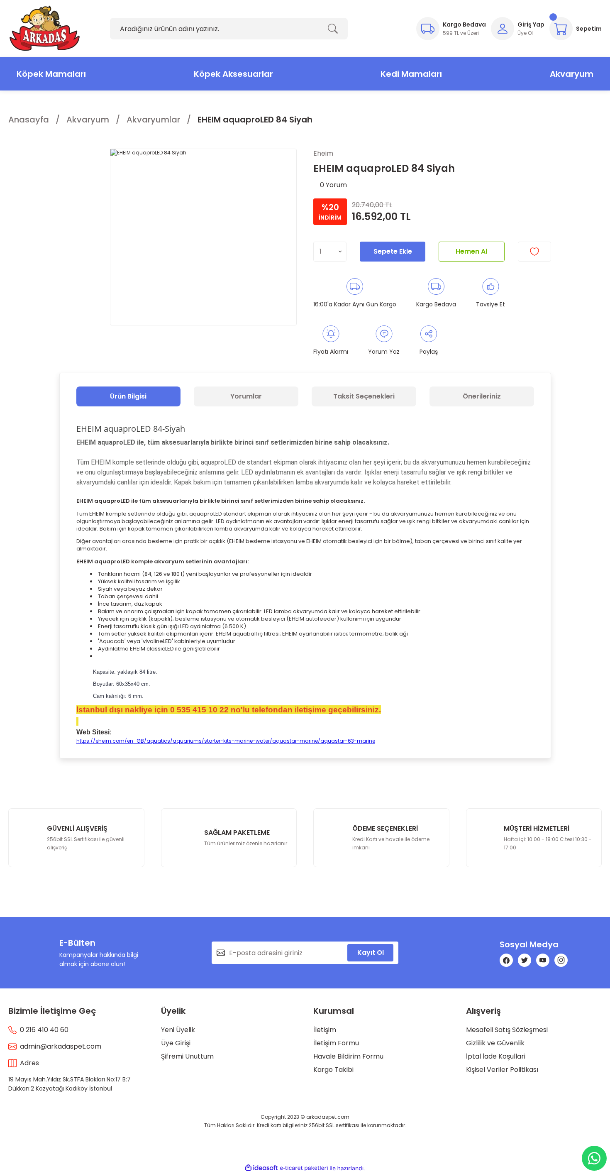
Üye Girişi (175, 1043)
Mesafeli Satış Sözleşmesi (507, 1030)
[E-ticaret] (304, 1168)
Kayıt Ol (370, 952)
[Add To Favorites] (534, 252)
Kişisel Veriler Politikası (502, 1069)
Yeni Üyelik (178, 1030)
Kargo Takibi (333, 1069)
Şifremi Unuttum (187, 1056)
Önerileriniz (482, 396)
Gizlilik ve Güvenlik (495, 1043)
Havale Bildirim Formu (348, 1056)
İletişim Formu (336, 1043)
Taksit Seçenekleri (364, 396)
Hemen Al (471, 251)
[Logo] (44, 28)
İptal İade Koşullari (495, 1056)
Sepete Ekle (392, 251)
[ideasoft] (261, 1168)
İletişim (324, 1030)
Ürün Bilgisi (128, 396)
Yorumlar (246, 396)
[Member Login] (502, 28)
